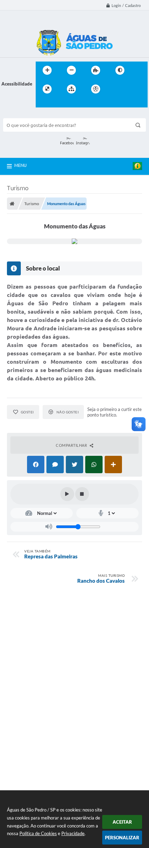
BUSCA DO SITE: (23, 115)
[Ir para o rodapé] (58, 103)
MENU (20, 165)
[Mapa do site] (71, 89)
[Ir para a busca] (43, 103)
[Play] (67, 494)
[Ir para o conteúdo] (115, 89)
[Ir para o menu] (131, 89)
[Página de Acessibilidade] (95, 89)
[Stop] (82, 494)
